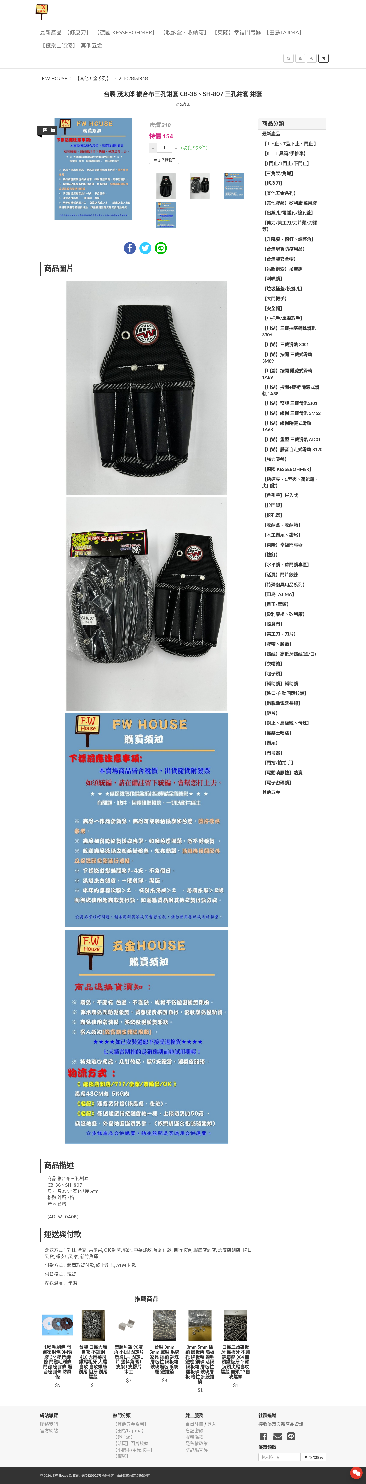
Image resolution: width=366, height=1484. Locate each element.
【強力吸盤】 (275, 459)
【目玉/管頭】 (276, 604)
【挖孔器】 (273, 515)
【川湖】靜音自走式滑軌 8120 (292, 450)
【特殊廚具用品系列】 (284, 585)
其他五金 (92, 45)
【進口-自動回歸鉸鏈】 (285, 694)
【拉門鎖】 (273, 505)
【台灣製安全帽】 (280, 259)
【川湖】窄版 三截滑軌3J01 (289, 403)
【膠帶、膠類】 (278, 644)
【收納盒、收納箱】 (184, 32)
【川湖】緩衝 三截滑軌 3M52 (291, 413)
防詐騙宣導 (196, 1450)
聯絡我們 (49, 1424)
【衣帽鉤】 (273, 664)
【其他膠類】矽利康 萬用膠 (289, 203)
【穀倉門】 (273, 624)
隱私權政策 (196, 1443)
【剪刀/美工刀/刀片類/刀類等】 (289, 226)
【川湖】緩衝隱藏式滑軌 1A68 (286, 426)
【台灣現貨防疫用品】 (284, 249)
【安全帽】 (273, 309)
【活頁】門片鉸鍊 (280, 575)
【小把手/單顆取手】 (283, 318)
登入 (211, 1424)
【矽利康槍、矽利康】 (284, 614)
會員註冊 (194, 1424)
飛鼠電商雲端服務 (132, 1475)
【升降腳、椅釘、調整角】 (289, 239)
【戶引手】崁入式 (280, 496)
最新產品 (51, 32)
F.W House (55, 78)
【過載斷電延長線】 (282, 703)
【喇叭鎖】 (273, 279)
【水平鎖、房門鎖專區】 (286, 565)
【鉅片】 (271, 713)
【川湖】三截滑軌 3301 (285, 345)
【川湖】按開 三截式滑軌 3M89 (287, 358)
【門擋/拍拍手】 (279, 763)
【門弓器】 (273, 753)
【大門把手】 (275, 299)
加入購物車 (167, 160)
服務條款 (194, 1437)
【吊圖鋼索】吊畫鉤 (282, 269)
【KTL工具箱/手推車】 (285, 154)
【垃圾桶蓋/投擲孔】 (283, 289)
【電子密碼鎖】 (278, 783)
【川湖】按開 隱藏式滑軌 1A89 (287, 374)
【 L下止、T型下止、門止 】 (290, 144)
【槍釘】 (271, 555)
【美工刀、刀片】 (280, 634)
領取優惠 (316, 1457)
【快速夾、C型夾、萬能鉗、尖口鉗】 (290, 482)
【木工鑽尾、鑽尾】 (282, 535)
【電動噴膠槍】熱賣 (282, 773)
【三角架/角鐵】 (279, 174)
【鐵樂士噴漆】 (59, 45)
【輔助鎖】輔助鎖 (280, 684)
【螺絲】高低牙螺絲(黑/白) (289, 654)
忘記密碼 (194, 1431)
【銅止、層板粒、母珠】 (286, 723)
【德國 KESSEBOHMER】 (126, 32)
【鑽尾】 (271, 743)
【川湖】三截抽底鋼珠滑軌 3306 (289, 331)
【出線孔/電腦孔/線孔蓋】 (288, 213)
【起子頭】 (273, 674)
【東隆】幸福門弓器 (236, 32)
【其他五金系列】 (93, 78)
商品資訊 (183, 104)
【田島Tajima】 (284, 32)
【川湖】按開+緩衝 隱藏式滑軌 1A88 (290, 390)
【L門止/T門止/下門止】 (286, 164)
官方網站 (49, 1431)
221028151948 (133, 78)
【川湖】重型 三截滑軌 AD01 (291, 440)
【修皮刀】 (78, 32)
